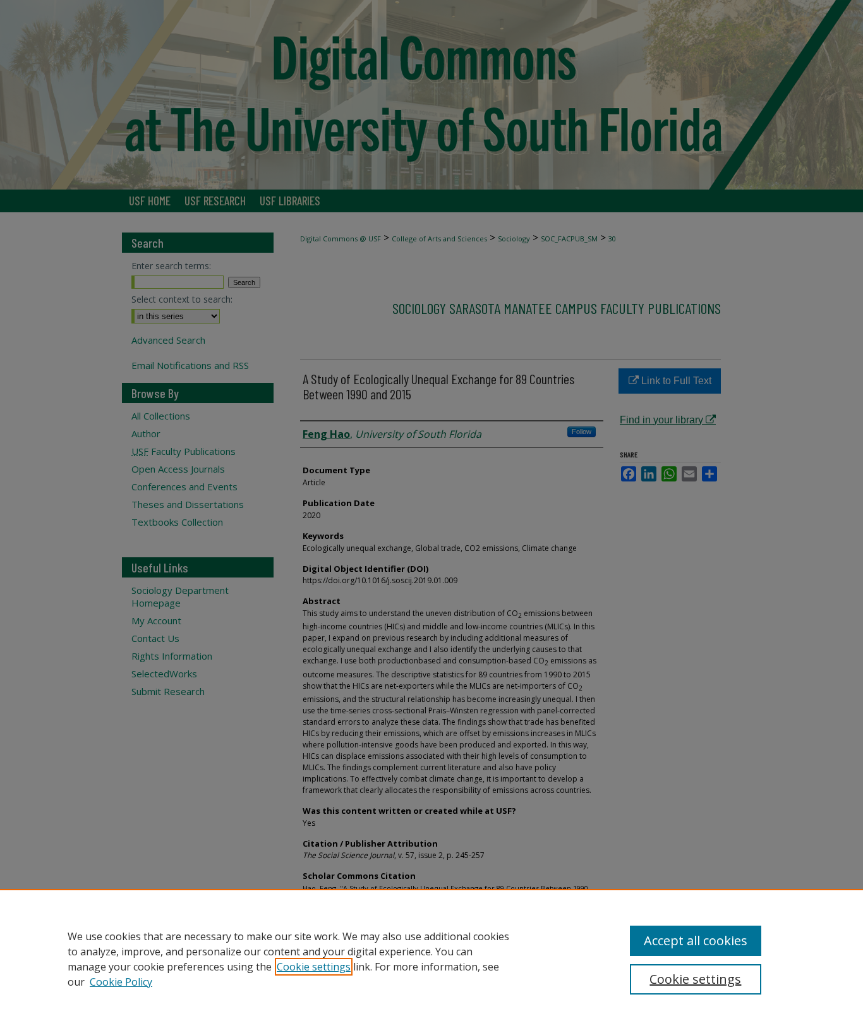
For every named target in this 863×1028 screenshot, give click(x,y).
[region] (431, 958)
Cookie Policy (121, 982)
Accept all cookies (695, 940)
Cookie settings (314, 967)
